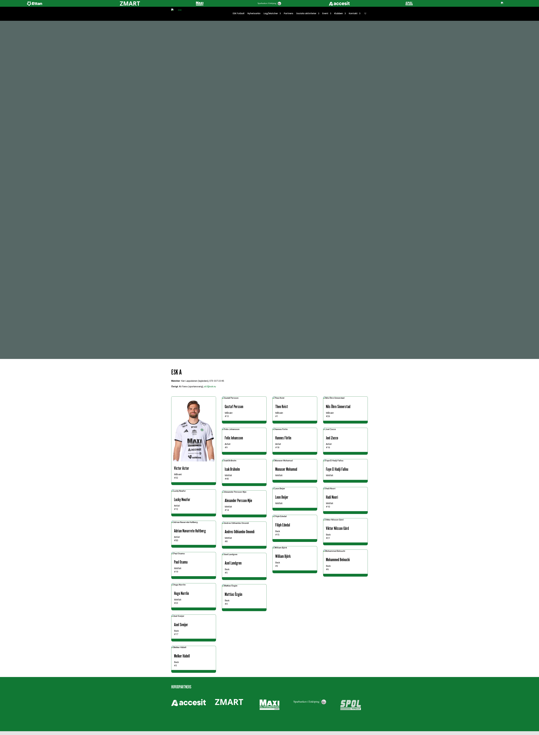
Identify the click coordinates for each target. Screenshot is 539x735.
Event (325, 13)
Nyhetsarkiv (254, 13)
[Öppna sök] (365, 13)
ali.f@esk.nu (210, 386)
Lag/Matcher (271, 13)
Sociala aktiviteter (306, 13)
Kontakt (353, 13)
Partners (288, 13)
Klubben (338, 13)
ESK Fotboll (238, 13)
